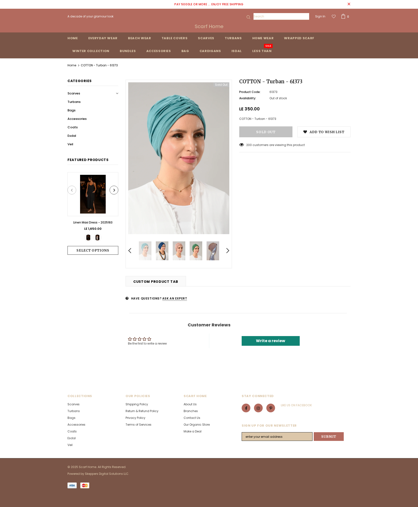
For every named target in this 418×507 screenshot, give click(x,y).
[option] (93, 213)
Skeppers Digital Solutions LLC (106, 474)
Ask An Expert (174, 298)
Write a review (270, 341)
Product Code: (250, 92)
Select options (92, 250)
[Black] (88, 237)
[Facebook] (246, 408)
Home (71, 65)
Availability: (247, 98)
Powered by (76, 474)
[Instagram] (258, 408)
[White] (97, 237)
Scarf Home (209, 26)
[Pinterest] (270, 408)
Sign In (320, 16)
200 (249, 145)
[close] (348, 4)
